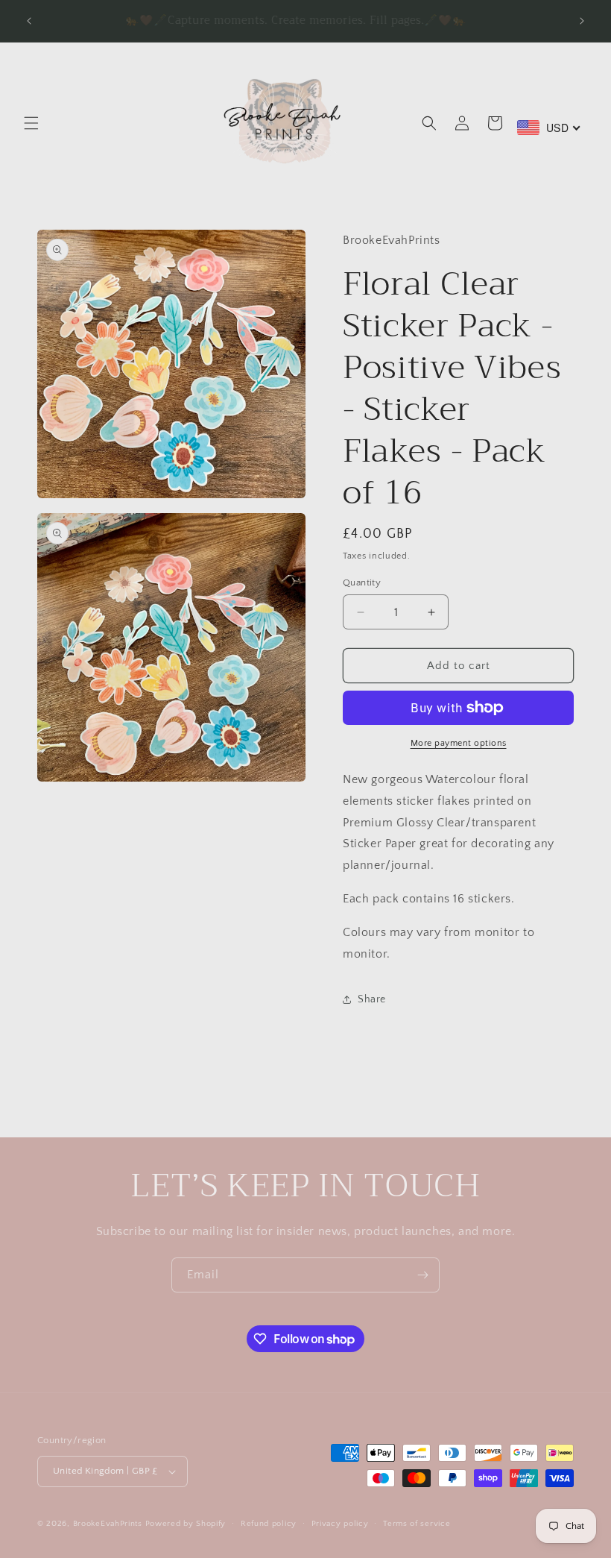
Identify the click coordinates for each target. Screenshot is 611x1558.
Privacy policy (340, 1523)
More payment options (459, 743)
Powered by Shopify (186, 1523)
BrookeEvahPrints (109, 1523)
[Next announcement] (582, 20)
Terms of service (416, 1523)
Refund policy (269, 1523)
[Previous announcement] (29, 20)
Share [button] (372, 999)
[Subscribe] (422, 1274)
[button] (31, 123)
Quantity (362, 582)
